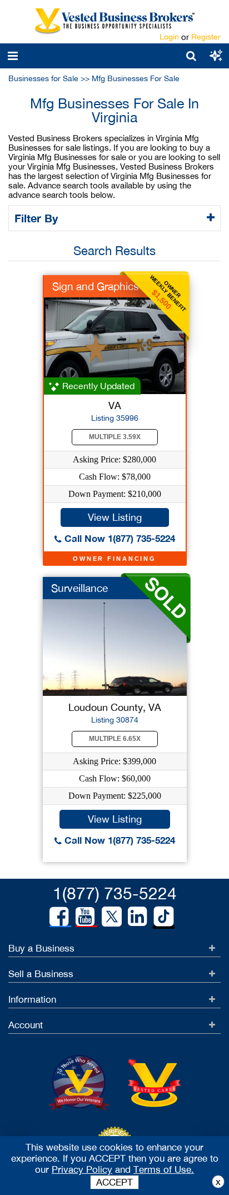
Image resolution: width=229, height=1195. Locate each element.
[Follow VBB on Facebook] (58, 916)
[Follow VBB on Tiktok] (164, 917)
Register (206, 36)
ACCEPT (114, 1182)
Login (169, 36)
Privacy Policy (82, 1169)
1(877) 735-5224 (115, 893)
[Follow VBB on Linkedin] (137, 916)
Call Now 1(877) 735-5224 (118, 538)
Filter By (37, 218)
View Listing (115, 517)
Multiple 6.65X (115, 739)
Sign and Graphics (95, 286)
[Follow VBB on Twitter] (112, 916)
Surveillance (79, 588)
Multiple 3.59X (115, 437)
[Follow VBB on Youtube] (85, 916)
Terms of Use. (163, 1169)
